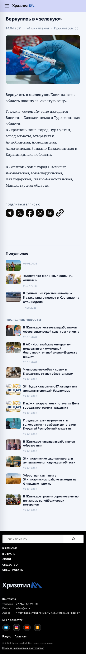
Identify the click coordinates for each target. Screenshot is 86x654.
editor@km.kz (24, 608)
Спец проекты (13, 569)
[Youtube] (27, 627)
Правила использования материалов (23, 648)
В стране (8, 553)
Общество (10, 564)
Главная (21, 636)
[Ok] (37, 627)
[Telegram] (10, 213)
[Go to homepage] (23, 6)
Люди (6, 559)
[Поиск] (73, 539)
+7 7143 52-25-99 (27, 604)
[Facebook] (30, 213)
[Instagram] (16, 627)
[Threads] (50, 213)
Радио (6, 636)
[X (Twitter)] (20, 213)
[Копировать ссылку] (60, 213)
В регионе (9, 548)
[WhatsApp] (40, 213)
